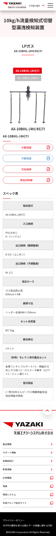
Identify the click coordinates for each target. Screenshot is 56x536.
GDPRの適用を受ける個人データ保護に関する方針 (27, 525)
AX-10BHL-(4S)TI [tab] (28, 78)
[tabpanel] (28, 243)
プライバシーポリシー (14, 520)
